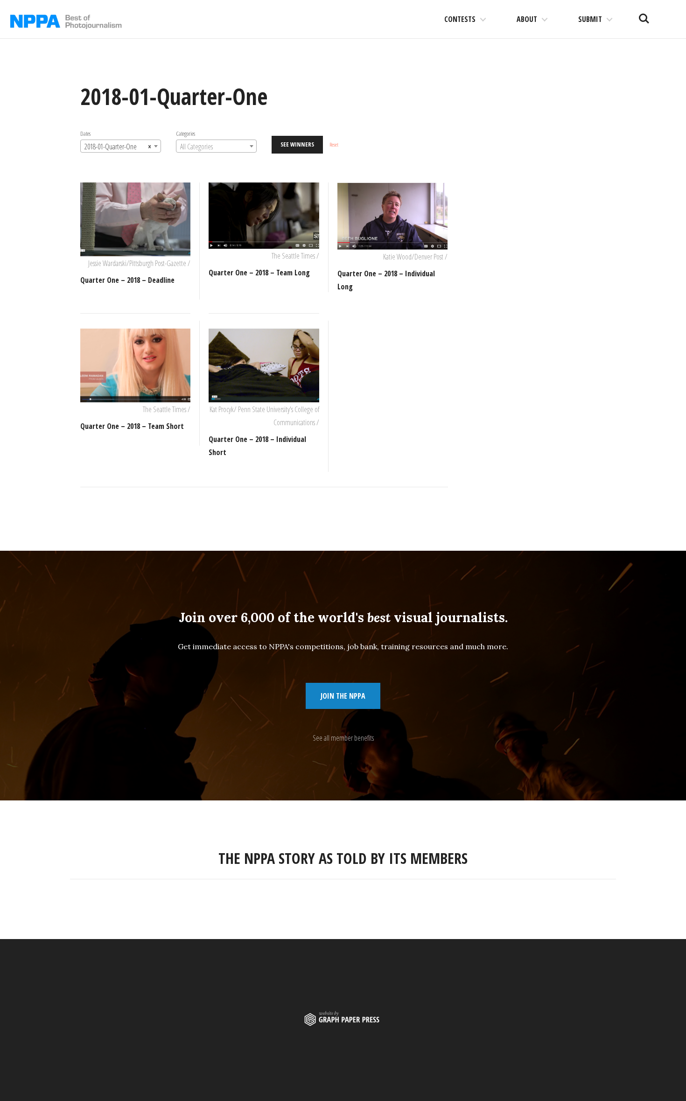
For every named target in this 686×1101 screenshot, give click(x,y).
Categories (185, 133)
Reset (333, 144)
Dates (85, 133)
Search (644, 15)
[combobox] (120, 146)
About (527, 19)
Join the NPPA (343, 696)
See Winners (297, 144)
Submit (590, 19)
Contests (460, 19)
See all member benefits (343, 738)
